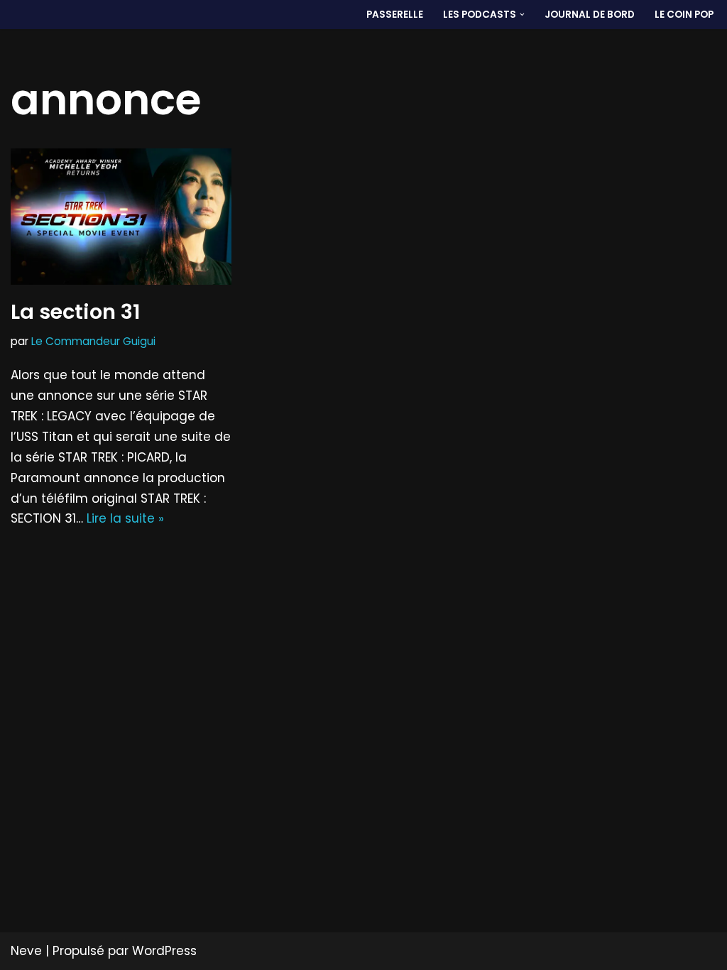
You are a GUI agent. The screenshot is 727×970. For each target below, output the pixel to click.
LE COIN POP (684, 14)
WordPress (164, 950)
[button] (522, 14)
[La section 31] (121, 216)
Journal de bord (590, 14)
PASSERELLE (394, 14)
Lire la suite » (125, 518)
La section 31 (76, 312)
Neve (26, 950)
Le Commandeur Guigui (93, 341)
